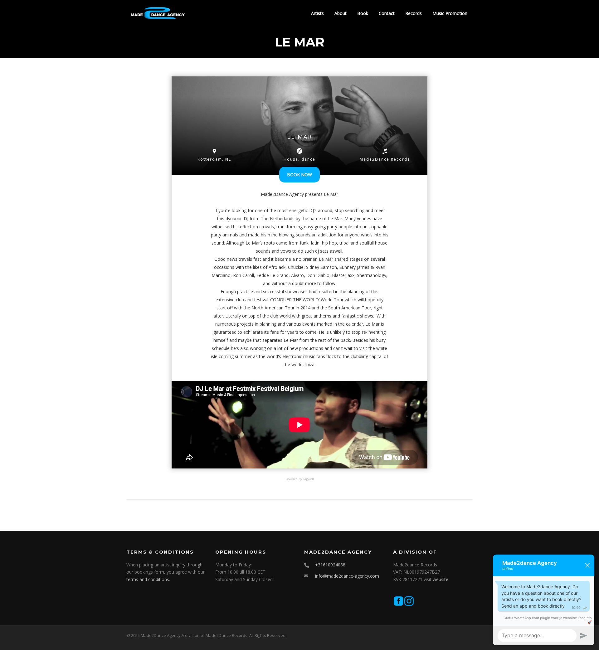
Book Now (299, 174)
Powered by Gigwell (299, 479)
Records (413, 13)
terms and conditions (147, 579)
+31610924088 (330, 565)
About (340, 13)
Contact (387, 13)
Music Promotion (449, 13)
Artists (317, 13)
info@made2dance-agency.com (347, 576)
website (440, 579)
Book (362, 13)
